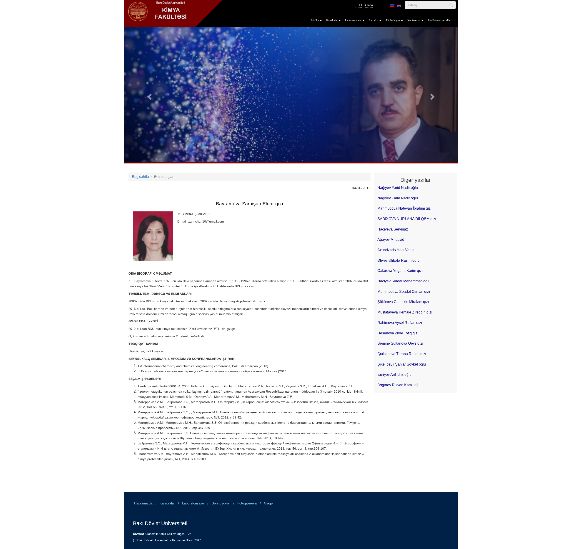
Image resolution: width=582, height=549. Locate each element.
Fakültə (315, 20)
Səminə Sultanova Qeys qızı (400, 343)
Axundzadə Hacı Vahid (395, 250)
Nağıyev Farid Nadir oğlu (397, 188)
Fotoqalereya (247, 503)
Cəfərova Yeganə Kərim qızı (400, 271)
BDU (359, 5)
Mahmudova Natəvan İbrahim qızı (404, 208)
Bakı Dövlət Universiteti (160, 523)
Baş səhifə (140, 177)
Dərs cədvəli (220, 503)
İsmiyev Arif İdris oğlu (394, 374)
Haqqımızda (143, 503)
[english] (399, 6)
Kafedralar (332, 20)
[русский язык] (392, 6)
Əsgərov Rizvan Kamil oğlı (398, 385)
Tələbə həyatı (393, 20)
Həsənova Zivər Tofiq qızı (397, 333)
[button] (149, 95)
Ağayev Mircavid (390, 239)
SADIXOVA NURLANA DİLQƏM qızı (406, 219)
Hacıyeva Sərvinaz (392, 229)
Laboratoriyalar (353, 20)
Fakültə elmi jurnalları (439, 20)
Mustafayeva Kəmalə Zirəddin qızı (404, 312)
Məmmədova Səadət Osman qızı (403, 291)
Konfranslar (414, 20)
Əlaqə (369, 5)
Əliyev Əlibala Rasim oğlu (398, 260)
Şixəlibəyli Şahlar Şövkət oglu (401, 364)
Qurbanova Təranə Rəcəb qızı (401, 354)
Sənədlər (374, 20)
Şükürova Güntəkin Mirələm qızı (403, 302)
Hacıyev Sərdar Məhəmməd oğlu (403, 281)
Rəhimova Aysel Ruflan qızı (399, 323)
